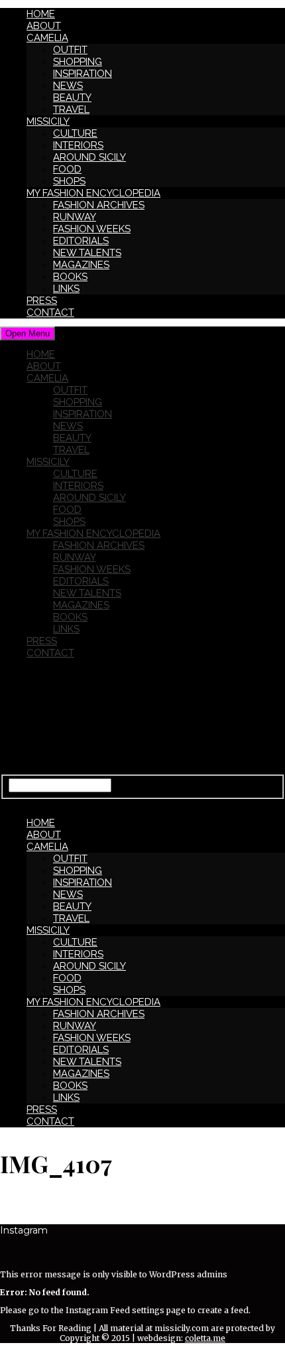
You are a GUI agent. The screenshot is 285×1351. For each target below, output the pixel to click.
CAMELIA (47, 38)
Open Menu (27, 333)
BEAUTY (72, 98)
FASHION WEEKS (92, 229)
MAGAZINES (81, 265)
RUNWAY (74, 217)
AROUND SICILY (89, 157)
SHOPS (69, 181)
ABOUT (44, 26)
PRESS (42, 301)
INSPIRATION (82, 74)
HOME (41, 14)
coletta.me (205, 1338)
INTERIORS (78, 145)
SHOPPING (77, 62)
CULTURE (75, 133)
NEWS (68, 86)
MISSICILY (48, 121)
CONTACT (50, 313)
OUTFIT (70, 50)
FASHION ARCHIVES (98, 205)
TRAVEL (71, 109)
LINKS (66, 289)
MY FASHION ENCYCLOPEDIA (93, 193)
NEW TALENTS (87, 253)
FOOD (67, 169)
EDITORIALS (81, 241)
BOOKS (70, 277)
